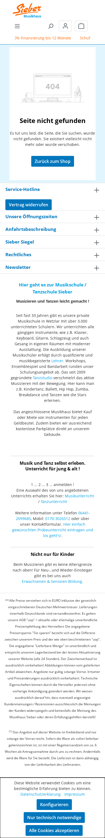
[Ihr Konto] (65, 25)
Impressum (74, 794)
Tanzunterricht (54, 501)
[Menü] (17, 25)
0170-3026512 (57, 518)
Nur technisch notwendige (54, 817)
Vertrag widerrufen (28, 205)
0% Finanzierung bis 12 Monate (41, 37)
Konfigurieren (54, 805)
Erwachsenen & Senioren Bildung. (52, 581)
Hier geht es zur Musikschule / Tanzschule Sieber (52, 288)
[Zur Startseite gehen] (26, 6)
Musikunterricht (79, 495)
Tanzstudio (42, 377)
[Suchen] (50, 25)
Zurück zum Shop (53, 161)
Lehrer (57, 360)
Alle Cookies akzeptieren (54, 830)
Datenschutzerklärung (40, 794)
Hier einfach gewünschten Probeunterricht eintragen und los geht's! (52, 530)
